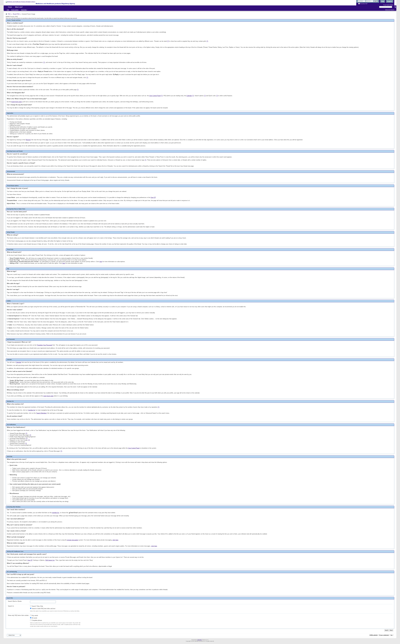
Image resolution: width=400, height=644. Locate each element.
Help (382, 1)
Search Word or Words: (15, 601)
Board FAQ (16, 14)
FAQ (8, 9)
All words (34, 618)
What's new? (19, 7)
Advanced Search (389, 9)
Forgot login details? (388, 5)
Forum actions (14, 9)
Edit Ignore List (50, 560)
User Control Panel (155, 95)
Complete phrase (36, 620)
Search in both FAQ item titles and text (43, 608)
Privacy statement (384, 635)
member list (31, 410)
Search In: (11, 606)
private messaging (72, 540)
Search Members (41, 413)
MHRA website (373, 635)
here (100, 261)
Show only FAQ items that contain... (19, 615)
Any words (34, 615)
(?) (168, 41)
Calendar (189, 95)
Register (389, 1)
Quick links (24, 9)
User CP (153, 197)
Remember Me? (364, 3)
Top (391, 635)
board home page (16, 102)
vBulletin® (199, 639)
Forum (10, 7)
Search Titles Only (37, 606)
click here (115, 540)
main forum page (48, 396)
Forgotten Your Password (44, 345)
